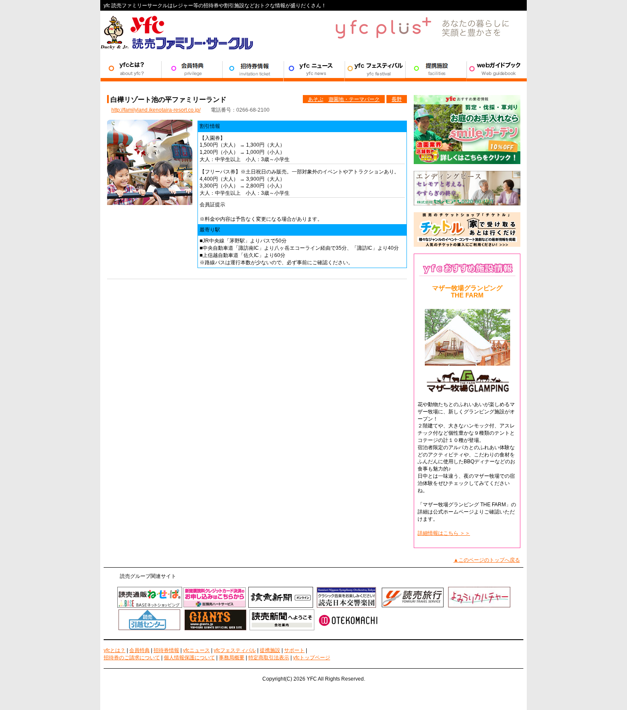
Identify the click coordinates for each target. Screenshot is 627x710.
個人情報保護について (189, 658)
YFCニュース (313, 68)
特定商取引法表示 (268, 658)
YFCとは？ (130, 68)
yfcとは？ (114, 650)
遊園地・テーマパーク (354, 99)
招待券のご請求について (132, 658)
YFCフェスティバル (374, 68)
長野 (397, 99)
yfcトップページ (311, 658)
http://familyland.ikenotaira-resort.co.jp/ (155, 110)
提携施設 (435, 68)
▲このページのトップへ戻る (486, 560)
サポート (496, 68)
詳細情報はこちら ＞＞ (444, 533)
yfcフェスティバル (235, 650)
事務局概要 (231, 658)
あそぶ (315, 99)
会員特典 (191, 68)
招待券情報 (252, 68)
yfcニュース (196, 650)
